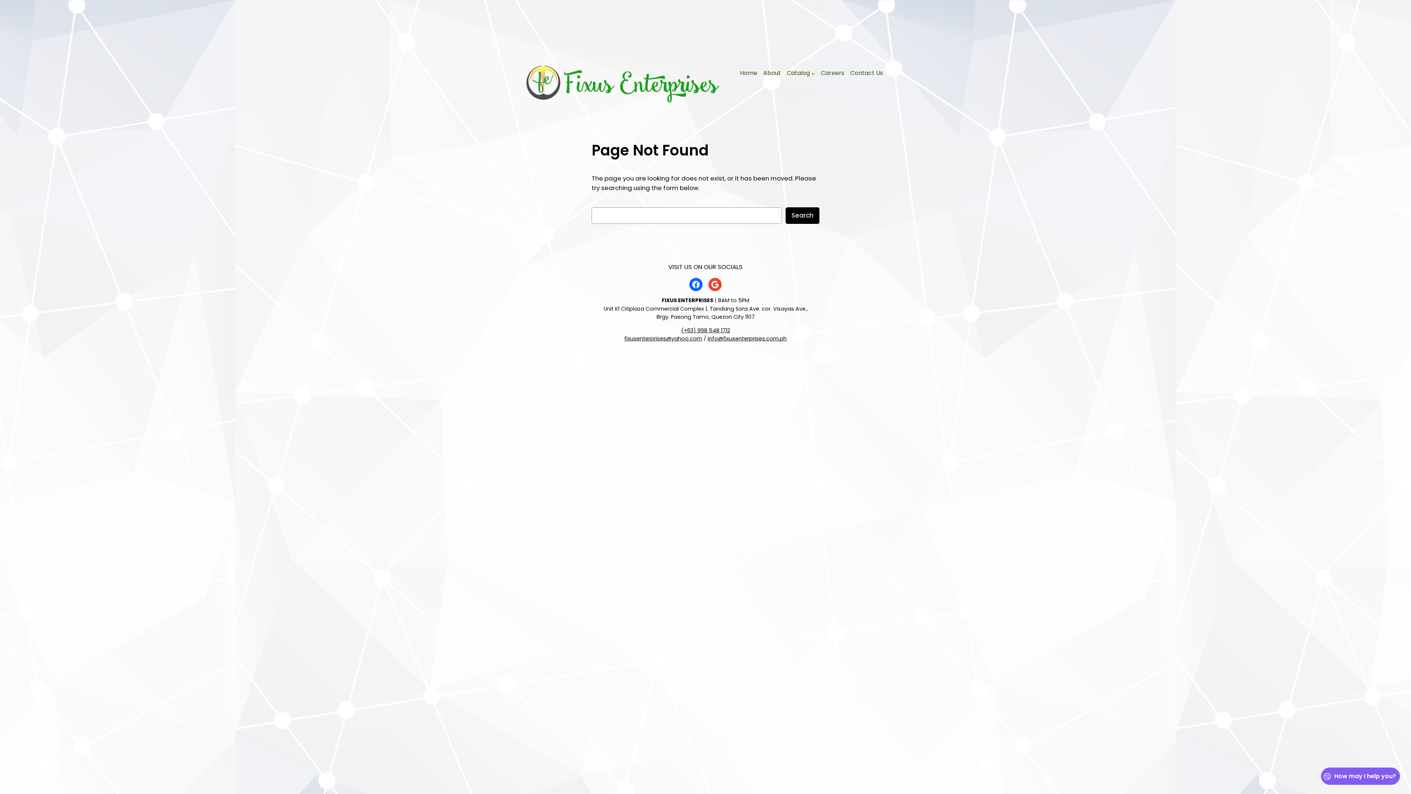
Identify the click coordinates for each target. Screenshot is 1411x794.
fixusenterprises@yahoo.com (663, 338)
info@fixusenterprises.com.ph (747, 338)
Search (802, 215)
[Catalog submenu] (813, 73)
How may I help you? (1365, 776)
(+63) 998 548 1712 (705, 330)
